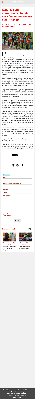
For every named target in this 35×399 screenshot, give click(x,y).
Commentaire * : (7, 195)
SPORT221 (17, 2)
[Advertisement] (16, 273)
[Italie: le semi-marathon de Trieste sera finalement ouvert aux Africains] (17, 32)
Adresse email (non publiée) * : (12, 183)
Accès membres (17, 397)
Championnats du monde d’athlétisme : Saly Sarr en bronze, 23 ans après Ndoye (25, 248)
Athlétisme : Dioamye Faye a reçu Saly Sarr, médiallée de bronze (9, 248)
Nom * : (5, 177)
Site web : (5, 189)
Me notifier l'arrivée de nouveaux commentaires (17, 214)
